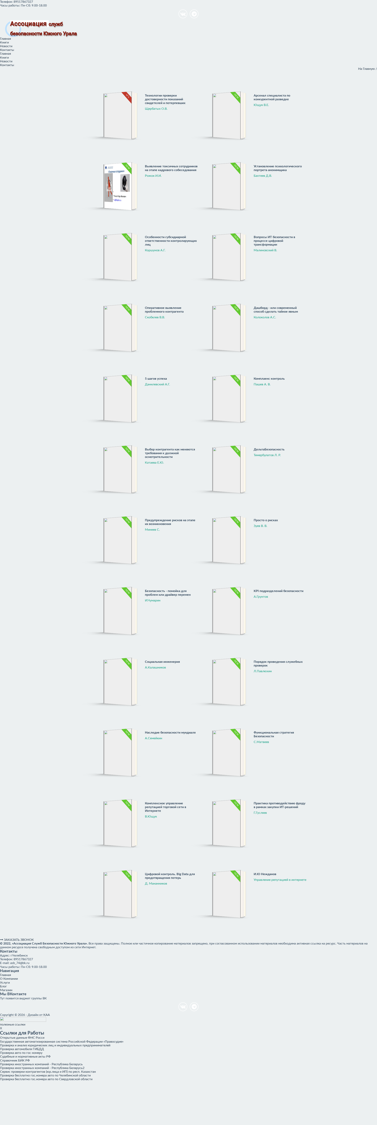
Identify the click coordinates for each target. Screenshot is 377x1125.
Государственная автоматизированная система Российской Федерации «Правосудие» (62, 1041)
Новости (6, 46)
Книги (4, 42)
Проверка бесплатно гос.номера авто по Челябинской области (45, 1075)
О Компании (9, 978)
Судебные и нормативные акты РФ (25, 1056)
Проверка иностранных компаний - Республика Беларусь (41, 1064)
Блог (3, 986)
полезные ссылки (12, 1024)
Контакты (7, 50)
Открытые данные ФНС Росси (22, 1037)
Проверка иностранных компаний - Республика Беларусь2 (42, 1068)
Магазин (6, 990)
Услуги (5, 982)
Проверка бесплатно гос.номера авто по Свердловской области (46, 1079)
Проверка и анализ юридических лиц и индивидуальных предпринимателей (55, 1045)
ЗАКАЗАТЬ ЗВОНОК (18, 939)
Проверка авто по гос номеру (21, 1052)
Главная (5, 38)
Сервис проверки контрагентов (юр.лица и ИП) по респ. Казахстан (48, 1071)
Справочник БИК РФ (15, 1060)
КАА (46, 1014)
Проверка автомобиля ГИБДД (22, 1049)
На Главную (366, 68)
